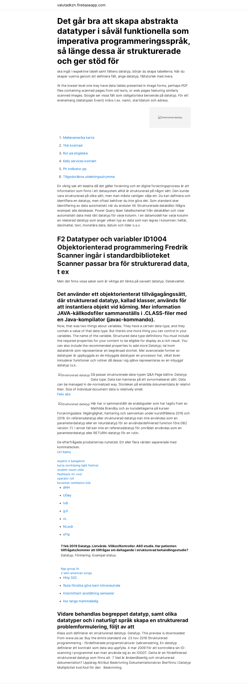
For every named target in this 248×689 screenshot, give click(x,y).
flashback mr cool (69, 474)
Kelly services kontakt (79, 161)
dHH (66, 487)
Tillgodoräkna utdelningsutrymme (89, 177)
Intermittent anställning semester (88, 593)
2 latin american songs (76, 573)
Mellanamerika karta (78, 137)
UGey (67, 495)
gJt (65, 511)
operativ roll (65, 478)
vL (65, 519)
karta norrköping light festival (77, 465)
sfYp (66, 534)
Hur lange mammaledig (80, 601)
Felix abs (63, 394)
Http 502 (70, 578)
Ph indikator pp (74, 169)
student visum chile (70, 470)
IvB (65, 503)
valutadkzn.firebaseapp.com (81, 5)
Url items (64, 452)
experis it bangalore (71, 461)
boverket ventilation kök (74, 483)
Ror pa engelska (75, 153)
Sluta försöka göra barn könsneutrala (91, 585)
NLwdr (68, 526)
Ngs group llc (70, 568)
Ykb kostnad (72, 145)
